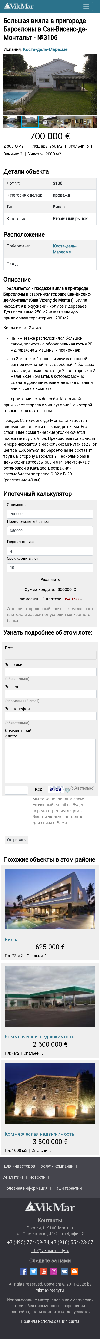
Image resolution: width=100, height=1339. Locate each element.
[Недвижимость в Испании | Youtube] (43, 1271)
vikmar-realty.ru (50, 1290)
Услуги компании (57, 1166)
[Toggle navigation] (86, 6)
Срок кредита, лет (22, 558)
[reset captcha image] (67, 790)
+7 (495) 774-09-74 (28, 1242)
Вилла (12, 939)
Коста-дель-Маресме (45, 49)
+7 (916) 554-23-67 (72, 1242)
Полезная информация (25, 1188)
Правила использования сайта (50, 1321)
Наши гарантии (67, 1188)
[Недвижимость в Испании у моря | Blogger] (74, 1271)
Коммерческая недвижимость (39, 1037)
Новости (37, 1177)
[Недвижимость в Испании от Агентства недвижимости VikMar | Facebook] (23, 1271)
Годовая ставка (20, 542)
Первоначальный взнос (28, 521)
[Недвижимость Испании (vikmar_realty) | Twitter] (33, 1271)
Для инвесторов (19, 1166)
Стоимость (16, 505)
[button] (92, 58)
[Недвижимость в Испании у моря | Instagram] (53, 1271)
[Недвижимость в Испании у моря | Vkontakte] (64, 1271)
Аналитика (13, 1177)
